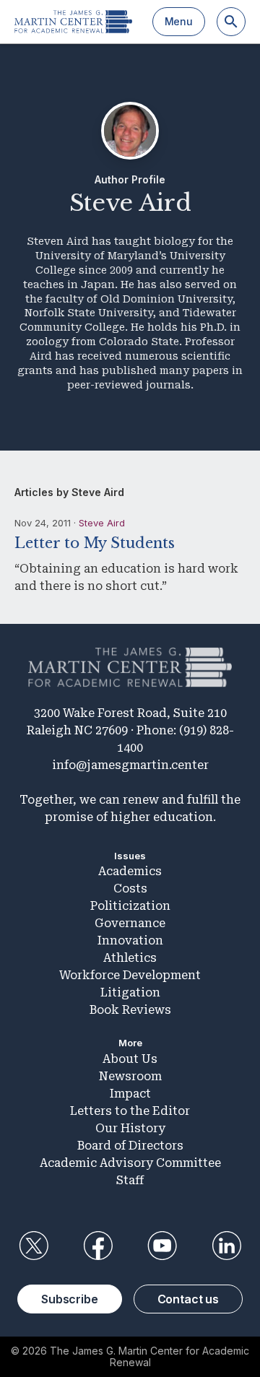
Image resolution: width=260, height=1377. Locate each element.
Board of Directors (130, 1145)
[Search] (231, 21)
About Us (130, 1059)
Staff (130, 1180)
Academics (130, 871)
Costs (130, 888)
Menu (179, 21)
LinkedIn (227, 1245)
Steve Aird (102, 523)
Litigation (130, 992)
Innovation (130, 940)
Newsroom (130, 1076)
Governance (130, 923)
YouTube (162, 1245)
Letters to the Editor (130, 1111)
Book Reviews (130, 1010)
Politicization (130, 906)
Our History (130, 1128)
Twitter (33, 1245)
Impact (130, 1093)
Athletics (130, 958)
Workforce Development (130, 975)
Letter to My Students (94, 543)
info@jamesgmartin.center (130, 765)
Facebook (97, 1245)
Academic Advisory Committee (130, 1163)
